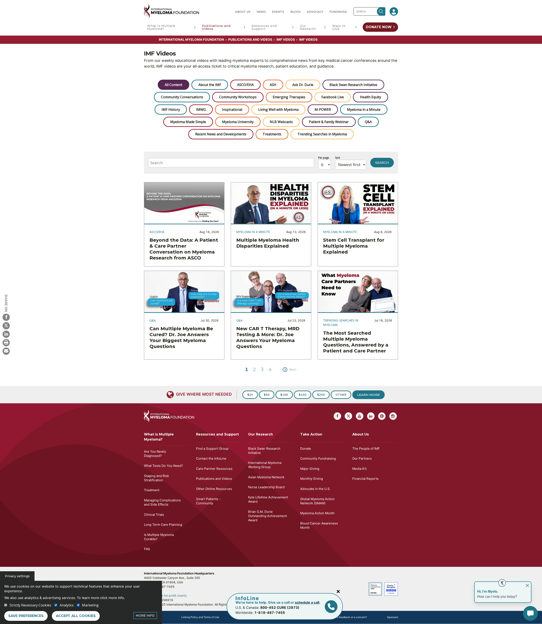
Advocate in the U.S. (315, 489)
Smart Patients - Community (208, 501)
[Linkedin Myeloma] (6, 334)
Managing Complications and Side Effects (162, 502)
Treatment (151, 490)
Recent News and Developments (220, 134)
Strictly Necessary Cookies (30, 605)
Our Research (308, 27)
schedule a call (307, 602)
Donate (305, 449)
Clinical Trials (154, 515)
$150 (302, 394)
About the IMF (209, 84)
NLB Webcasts (281, 121)
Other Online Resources (214, 489)
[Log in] (394, 11)
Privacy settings (17, 576)
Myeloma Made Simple (188, 121)
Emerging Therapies (289, 97)
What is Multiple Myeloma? (159, 436)
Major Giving (309, 469)
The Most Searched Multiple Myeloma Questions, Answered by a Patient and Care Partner (355, 342)
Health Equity (370, 97)
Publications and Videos (216, 27)
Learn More (368, 395)
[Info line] (331, 606)
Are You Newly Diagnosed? (155, 453)
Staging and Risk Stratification (156, 478)
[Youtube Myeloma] (359, 416)
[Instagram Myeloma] (393, 416)
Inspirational (232, 109)
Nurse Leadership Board (266, 487)
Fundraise (338, 11)
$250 (321, 394)
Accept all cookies (76, 616)
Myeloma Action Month (317, 513)
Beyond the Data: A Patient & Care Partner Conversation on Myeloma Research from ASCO (183, 249)
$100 (284, 394)
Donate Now (379, 27)
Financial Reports (365, 479)
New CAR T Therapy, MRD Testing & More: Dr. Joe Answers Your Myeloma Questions (267, 337)
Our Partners (362, 458)
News (261, 11)
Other (341, 394)
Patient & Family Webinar (329, 121)
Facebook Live (332, 97)
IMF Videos (286, 39)
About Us (242, 11)
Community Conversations (182, 97)
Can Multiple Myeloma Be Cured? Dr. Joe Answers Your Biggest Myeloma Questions (181, 337)
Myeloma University (238, 121)
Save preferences (26, 616)
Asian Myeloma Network (266, 477)
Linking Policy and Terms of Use (200, 617)
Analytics (67, 605)
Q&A (368, 121)
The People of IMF (366, 449)
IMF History (171, 109)
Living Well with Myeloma (278, 109)
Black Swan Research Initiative (353, 84)
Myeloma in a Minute (363, 109)
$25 (250, 394)
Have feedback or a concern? (349, 617)
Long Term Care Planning (163, 525)
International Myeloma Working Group (264, 465)
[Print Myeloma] (6, 342)
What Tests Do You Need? (163, 466)
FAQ (147, 549)
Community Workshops (238, 97)
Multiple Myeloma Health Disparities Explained (267, 243)
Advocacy (315, 11)
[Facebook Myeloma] (6, 317)
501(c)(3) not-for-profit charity (165, 595)
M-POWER (323, 109)
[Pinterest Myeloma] (382, 416)
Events (278, 11)
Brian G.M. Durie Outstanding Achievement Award (267, 516)
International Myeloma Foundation (191, 39)
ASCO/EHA (245, 84)
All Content (173, 84)
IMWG (201, 109)
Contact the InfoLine (211, 458)
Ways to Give (339, 27)
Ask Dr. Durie (302, 84)
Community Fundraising (318, 458)
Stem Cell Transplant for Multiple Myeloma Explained (353, 246)
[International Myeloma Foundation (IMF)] (186, 11)
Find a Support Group (212, 449)
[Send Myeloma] (6, 351)
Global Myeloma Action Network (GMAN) (317, 501)
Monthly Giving (311, 479)
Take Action (311, 434)
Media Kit (359, 469)
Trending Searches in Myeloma (322, 134)
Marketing (90, 605)
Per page (323, 157)
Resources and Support (264, 27)
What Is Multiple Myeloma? (161, 27)
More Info (145, 615)
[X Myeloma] (6, 325)
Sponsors (392, 617)
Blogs (295, 11)
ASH (273, 84)
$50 (267, 394)
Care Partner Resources (214, 469)
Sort (337, 157)
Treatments (272, 134)
